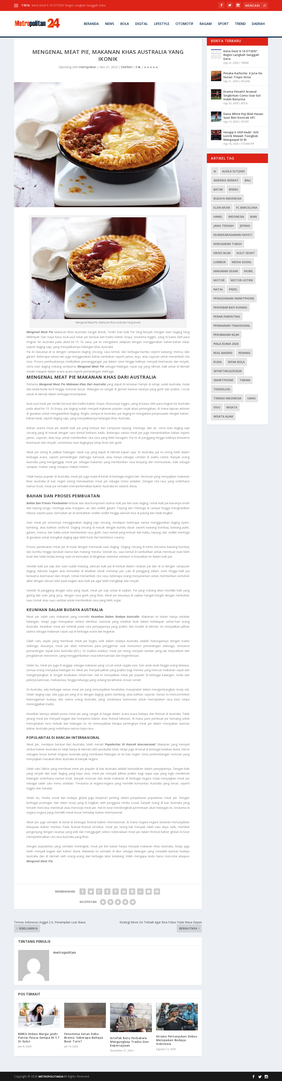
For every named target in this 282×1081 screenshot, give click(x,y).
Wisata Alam (223, 416)
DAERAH (258, 24)
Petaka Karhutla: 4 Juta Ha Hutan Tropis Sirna (242, 75)
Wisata (231, 407)
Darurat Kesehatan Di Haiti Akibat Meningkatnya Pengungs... (72, 5)
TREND (240, 24)
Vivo (216, 407)
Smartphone (223, 380)
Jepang (245, 226)
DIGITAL (141, 24)
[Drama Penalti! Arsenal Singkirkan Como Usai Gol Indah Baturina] (216, 94)
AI (214, 171)
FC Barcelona (246, 207)
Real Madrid (222, 353)
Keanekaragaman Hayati (232, 235)
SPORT (223, 24)
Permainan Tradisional (231, 326)
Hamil (217, 217)
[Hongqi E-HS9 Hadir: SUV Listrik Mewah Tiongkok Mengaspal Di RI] (216, 135)
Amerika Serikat (226, 180)
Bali (248, 180)
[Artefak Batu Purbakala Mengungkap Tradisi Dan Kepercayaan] (131, 1017)
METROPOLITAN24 (51, 1076)
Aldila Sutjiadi (233, 171)
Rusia (217, 362)
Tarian (244, 380)
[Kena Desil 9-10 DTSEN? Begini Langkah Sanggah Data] (216, 54)
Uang (251, 398)
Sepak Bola (236, 362)
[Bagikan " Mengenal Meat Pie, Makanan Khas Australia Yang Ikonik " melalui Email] (149, 891)
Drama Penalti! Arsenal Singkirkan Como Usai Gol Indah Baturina (242, 95)
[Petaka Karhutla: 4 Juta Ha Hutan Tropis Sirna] (216, 76)
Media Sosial (241, 262)
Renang (244, 353)
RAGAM (206, 24)
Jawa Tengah (223, 226)
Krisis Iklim (222, 253)
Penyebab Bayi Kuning (230, 307)
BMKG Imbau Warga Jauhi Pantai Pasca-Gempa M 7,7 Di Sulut (38, 1037)
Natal (218, 289)
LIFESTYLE (161, 24)
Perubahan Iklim (226, 335)
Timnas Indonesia (227, 398)
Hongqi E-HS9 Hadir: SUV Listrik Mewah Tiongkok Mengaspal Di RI (241, 136)
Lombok (219, 262)
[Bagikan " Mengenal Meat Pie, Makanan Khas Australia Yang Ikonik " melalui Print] (157, 891)
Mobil (248, 271)
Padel (233, 289)
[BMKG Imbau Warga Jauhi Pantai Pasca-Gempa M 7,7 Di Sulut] (39, 1015)
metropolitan (87, 67)
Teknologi (221, 389)
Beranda (91, 24)
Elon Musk (221, 207)
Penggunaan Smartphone (233, 298)
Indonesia (236, 217)
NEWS (109, 24)
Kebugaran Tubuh (227, 244)
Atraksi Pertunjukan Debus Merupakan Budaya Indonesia (176, 1040)
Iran (253, 217)
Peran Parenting (226, 316)
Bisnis (233, 189)
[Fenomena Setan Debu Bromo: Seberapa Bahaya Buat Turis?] (85, 1015)
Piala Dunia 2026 (225, 344)
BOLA (124, 24)
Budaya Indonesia (227, 198)
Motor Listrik (242, 280)
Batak (218, 189)
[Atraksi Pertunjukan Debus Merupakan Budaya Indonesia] (177, 1016)
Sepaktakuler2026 (227, 371)
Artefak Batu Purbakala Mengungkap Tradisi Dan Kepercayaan (129, 1041)
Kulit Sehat (246, 253)
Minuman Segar (225, 271)
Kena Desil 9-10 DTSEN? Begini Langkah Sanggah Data (241, 54)
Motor (219, 280)
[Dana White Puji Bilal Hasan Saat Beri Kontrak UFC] (216, 116)
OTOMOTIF (184, 24)
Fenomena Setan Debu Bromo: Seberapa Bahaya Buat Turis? (83, 1037)
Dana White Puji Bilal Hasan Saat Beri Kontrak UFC (243, 115)
